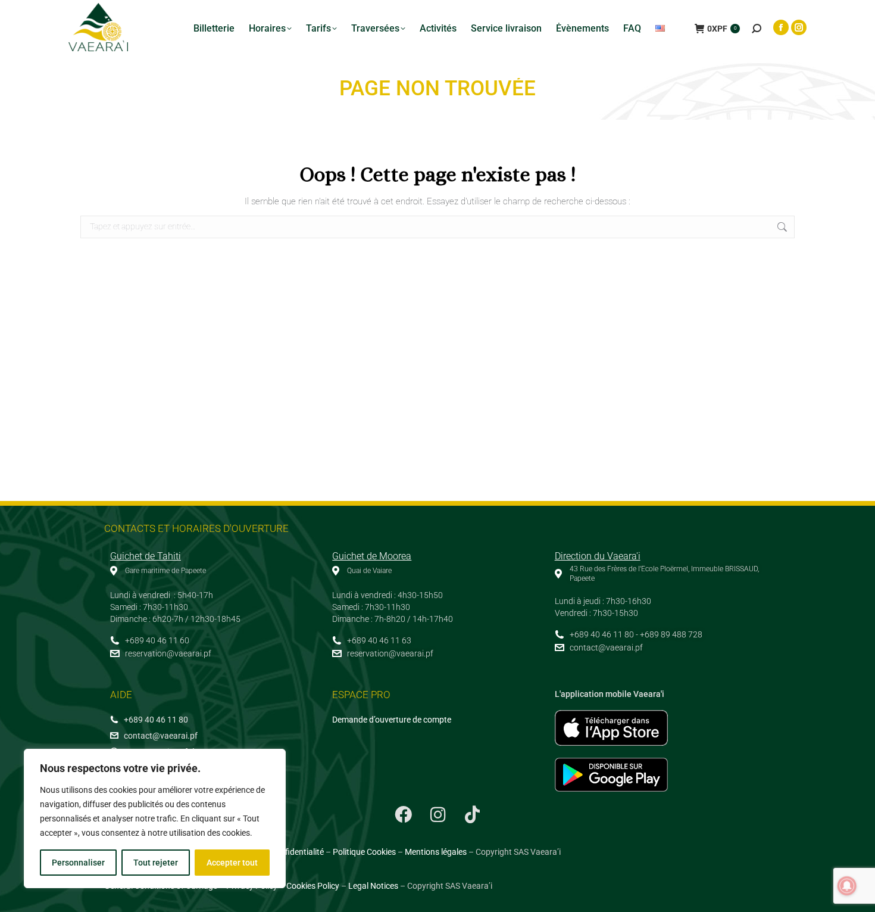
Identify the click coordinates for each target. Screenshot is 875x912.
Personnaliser (78, 862)
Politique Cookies (364, 852)
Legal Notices (373, 886)
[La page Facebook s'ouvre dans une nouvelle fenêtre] (781, 27)
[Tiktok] (472, 815)
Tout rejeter (155, 862)
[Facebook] (403, 815)
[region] (155, 818)
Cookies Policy (312, 886)
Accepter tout (232, 862)
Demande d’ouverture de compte (391, 719)
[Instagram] (437, 815)
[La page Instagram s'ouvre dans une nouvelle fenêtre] (799, 27)
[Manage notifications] (847, 885)
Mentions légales (436, 852)
